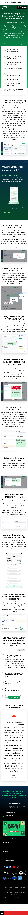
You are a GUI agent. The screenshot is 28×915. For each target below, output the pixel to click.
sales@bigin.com (10, 810)
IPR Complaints (5, 888)
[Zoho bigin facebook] (13, 866)
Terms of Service (22, 888)
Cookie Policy (13, 890)
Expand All (21, 650)
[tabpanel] (14, 744)
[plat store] (22, 7)
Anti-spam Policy (13, 888)
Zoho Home (4, 886)
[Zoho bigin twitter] (4, 866)
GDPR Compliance (21, 890)
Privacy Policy (6, 890)
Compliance (22, 886)
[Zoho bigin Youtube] (10, 865)
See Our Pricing (13, 802)
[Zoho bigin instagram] (18, 866)
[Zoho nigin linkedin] (7, 866)
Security (16, 886)
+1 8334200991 (9, 814)
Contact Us (11, 886)
